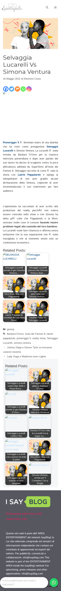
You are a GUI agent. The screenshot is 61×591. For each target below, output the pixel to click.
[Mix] (17, 89)
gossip (10, 329)
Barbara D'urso (15, 333)
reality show (38, 338)
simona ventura (22, 342)
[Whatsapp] (23, 89)
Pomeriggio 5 (11, 142)
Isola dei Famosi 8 (35, 333)
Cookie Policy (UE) (16, 519)
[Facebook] (5, 89)
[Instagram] (29, 89)
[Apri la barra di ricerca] (47, 7)
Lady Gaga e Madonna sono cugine (26, 356)
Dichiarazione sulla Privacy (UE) (24, 513)
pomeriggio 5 (24, 338)
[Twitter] (11, 89)
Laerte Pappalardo (29, 174)
